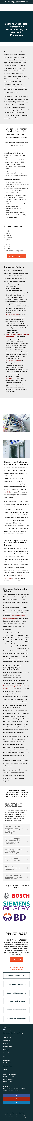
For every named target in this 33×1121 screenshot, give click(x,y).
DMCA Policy (21, 1113)
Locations (6, 1043)
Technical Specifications (16, 1010)
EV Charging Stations (13, 361)
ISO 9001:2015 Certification (13, 1117)
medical (7, 492)
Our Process (7, 1063)
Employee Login (21, 1115)
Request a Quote (17, 2)
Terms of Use (7, 1053)
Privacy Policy (7, 1046)
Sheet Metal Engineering (16, 984)
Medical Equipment (12, 315)
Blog (4, 1056)
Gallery (5, 1069)
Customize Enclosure (16, 1001)
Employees (6, 1050)
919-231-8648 (10, 1)
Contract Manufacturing (16, 993)
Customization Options (16, 1019)
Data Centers (10, 378)
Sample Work (7, 1066)
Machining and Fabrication (16, 975)
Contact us (16, 959)
